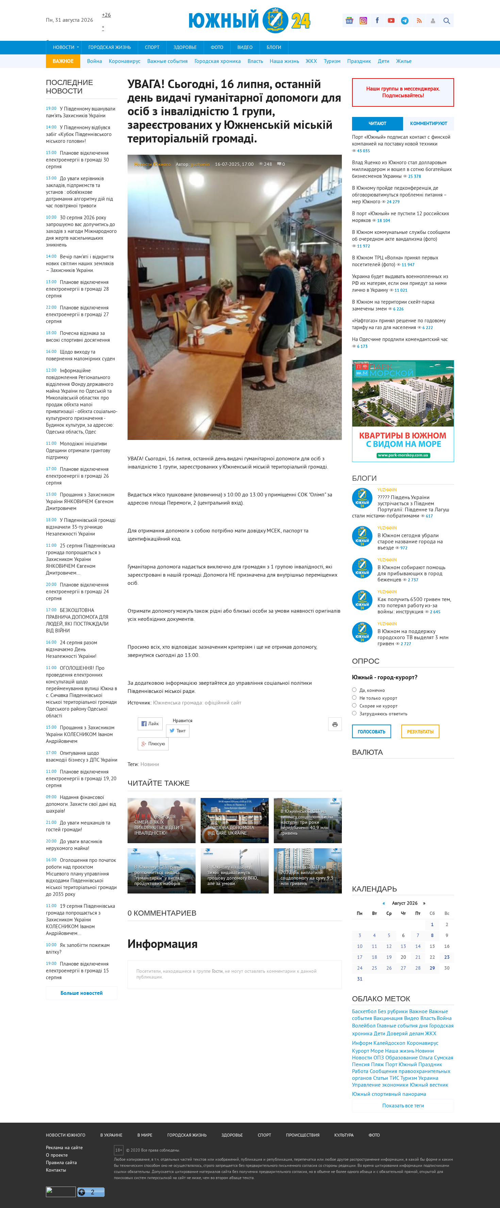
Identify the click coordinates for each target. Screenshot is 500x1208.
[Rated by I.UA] (61, 1196)
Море (377, 1051)
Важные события (167, 61)
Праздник (359, 61)
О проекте (57, 1155)
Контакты (56, 1170)
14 (418, 947)
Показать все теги (403, 1106)
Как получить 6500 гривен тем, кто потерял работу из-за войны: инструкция (414, 605)
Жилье (404, 61)
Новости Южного (152, 165)
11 (374, 947)
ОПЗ (378, 1058)
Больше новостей (82, 993)
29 (432, 968)
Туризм (332, 61)
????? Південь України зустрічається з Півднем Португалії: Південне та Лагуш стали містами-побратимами (400, 507)
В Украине (111, 1135)
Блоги (274, 48)
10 (360, 947)
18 (374, 957)
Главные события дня (402, 1026)
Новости (63, 48)
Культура (344, 1135)
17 (360, 957)
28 (418, 968)
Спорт (152, 48)
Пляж (377, 1064)
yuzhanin (200, 165)
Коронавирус (124, 61)
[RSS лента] (419, 20)
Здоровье (185, 48)
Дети (383, 61)
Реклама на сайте (64, 1148)
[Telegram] (405, 20)
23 (447, 957)
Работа (360, 1071)
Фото (217, 48)
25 (374, 968)
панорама (414, 1094)
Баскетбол (364, 1011)
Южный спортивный (376, 1094)
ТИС (394, 1078)
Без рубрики (393, 1011)
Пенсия (361, 1064)
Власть (255, 61)
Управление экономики (380, 1085)
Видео (245, 48)
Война (94, 61)
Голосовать (371, 732)
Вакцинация (388, 1018)
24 (360, 968)
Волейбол (364, 1026)
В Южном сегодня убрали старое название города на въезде (410, 541)
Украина (428, 1078)
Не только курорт (377, 698)
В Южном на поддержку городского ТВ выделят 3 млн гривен (413, 637)
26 (389, 968)
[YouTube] (391, 20)
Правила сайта (61, 1163)
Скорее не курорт (378, 706)
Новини (149, 764)
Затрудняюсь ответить (382, 714)
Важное (418, 1011)
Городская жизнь (109, 48)
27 (403, 968)
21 (418, 957)
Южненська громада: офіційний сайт (197, 703)
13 (403, 947)
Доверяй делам (405, 1034)
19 (389, 957)
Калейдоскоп (389, 1043)
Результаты (420, 732)
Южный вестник (429, 1085)
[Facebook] (377, 20)
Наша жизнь (284, 61)
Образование (401, 1058)
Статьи (380, 1078)
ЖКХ (311, 61)
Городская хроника (218, 61)
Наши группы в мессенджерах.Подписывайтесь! (403, 92)
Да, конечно (371, 691)
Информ (362, 1043)
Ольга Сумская (436, 1058)
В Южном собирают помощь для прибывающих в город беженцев (411, 573)
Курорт (360, 1051)
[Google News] (349, 20)
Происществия (302, 1135)
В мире (144, 1135)
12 (389, 947)
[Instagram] (363, 20)
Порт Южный (401, 1064)
